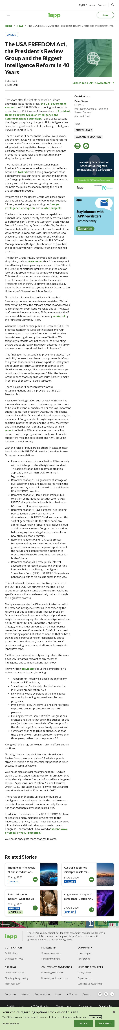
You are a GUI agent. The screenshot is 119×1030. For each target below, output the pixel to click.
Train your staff (12, 983)
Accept (83, 1023)
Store (105, 15)
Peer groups (84, 958)
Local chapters (85, 953)
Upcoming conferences (53, 972)
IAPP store (71, 994)
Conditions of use (15, 1006)
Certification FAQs (14, 958)
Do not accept (105, 1023)
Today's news (84, 972)
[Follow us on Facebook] (106, 994)
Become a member (51, 953)
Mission (25, 994)
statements (35, 261)
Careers (86, 994)
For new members (50, 958)
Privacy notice (86, 1006)
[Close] (114, 1012)
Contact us (10, 994)
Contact (102, 5)
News (19, 25)
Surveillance (84, 130)
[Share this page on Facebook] (86, 146)
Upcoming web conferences (55, 978)
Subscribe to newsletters (90, 983)
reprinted (59, 316)
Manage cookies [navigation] (64, 1006)
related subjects (51, 208)
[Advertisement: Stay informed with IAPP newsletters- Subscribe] (94, 216)
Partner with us (42, 994)
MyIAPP (83, 5)
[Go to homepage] (54, 15)
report (9, 430)
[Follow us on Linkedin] (99, 994)
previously (28, 668)
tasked (22, 172)
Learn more (95, 1017)
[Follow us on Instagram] (112, 994)
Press (58, 994)
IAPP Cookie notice (40, 1006)
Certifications (11, 953)
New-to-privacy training (16, 978)
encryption (28, 208)
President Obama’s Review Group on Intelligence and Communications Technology (37, 114)
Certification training (15, 972)
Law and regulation (88, 136)
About (92, 5)
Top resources (85, 978)
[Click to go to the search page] (112, 4)
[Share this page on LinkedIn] (77, 146)
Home (8, 25)
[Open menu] (8, 15)
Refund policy (105, 1006)
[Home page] (11, 936)
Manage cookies (10, 1023)
